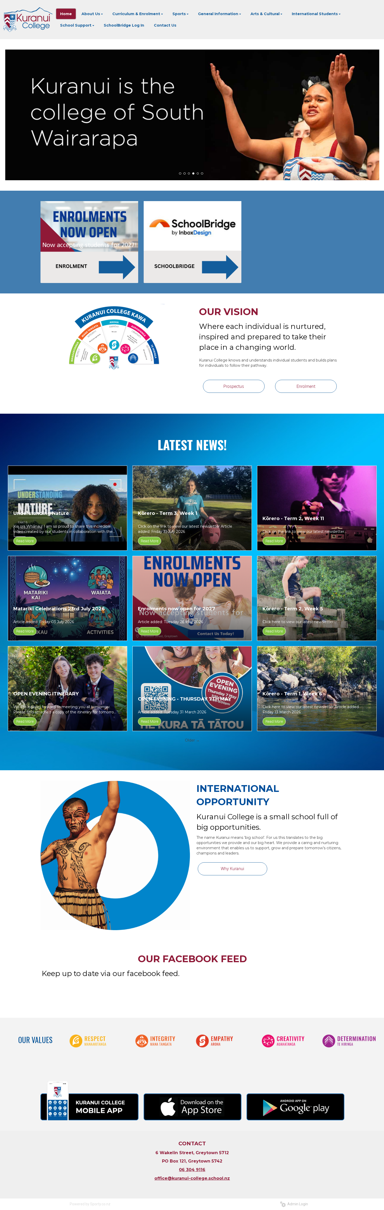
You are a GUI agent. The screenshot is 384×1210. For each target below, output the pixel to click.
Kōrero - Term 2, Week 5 (293, 609)
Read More (25, 540)
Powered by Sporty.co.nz (90, 1204)
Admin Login (297, 1204)
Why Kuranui (232, 868)
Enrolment (305, 386)
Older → (192, 740)
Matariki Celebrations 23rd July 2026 (59, 609)
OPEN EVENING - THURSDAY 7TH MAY (184, 699)
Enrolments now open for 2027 (176, 609)
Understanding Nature (41, 513)
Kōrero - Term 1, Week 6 (292, 694)
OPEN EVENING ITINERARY (46, 694)
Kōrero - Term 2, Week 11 (293, 518)
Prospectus (233, 386)
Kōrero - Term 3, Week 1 (167, 513)
